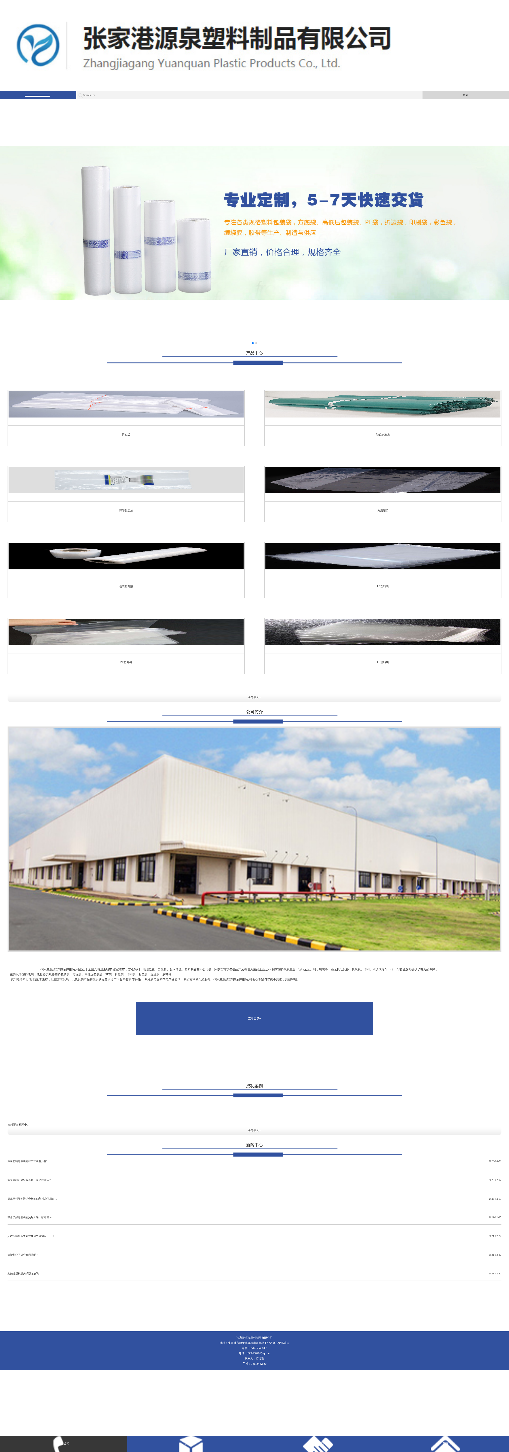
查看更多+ (254, 697)
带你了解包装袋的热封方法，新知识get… (254, 1217)
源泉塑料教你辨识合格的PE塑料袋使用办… (254, 1198)
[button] (253, 343)
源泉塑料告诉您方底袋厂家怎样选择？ (254, 1179)
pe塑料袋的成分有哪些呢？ (254, 1254)
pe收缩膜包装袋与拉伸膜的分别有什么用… (254, 1236)
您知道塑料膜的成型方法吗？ (254, 1273)
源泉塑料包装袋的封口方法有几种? (254, 1161)
